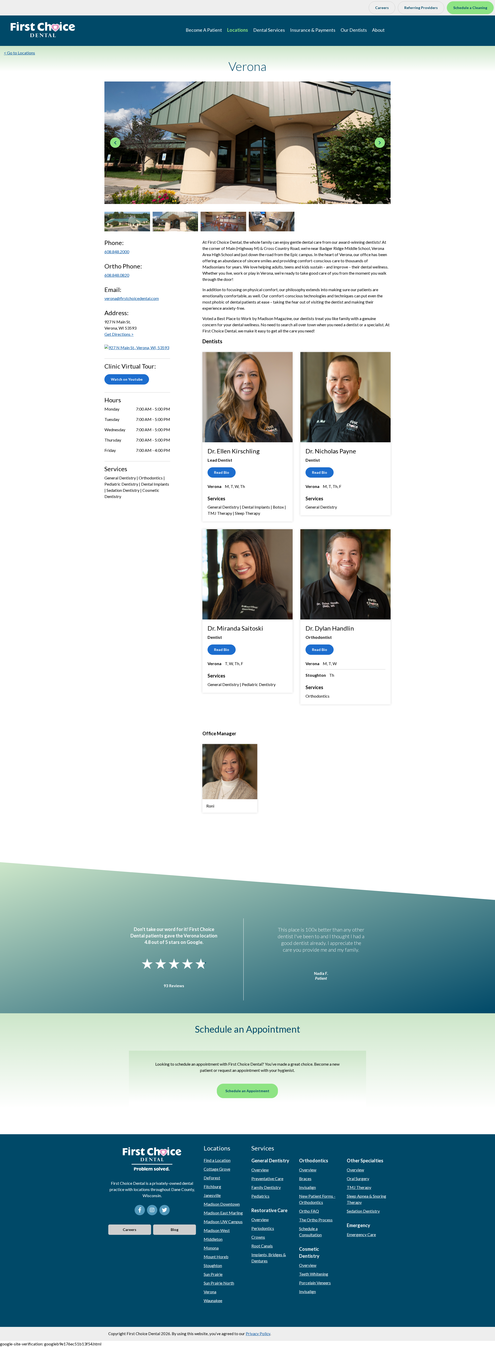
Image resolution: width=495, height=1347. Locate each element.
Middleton (213, 1239)
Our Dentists (354, 30)
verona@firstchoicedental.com (131, 298)
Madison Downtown (222, 1204)
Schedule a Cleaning (470, 7)
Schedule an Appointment (247, 1091)
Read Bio (221, 472)
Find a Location (217, 1160)
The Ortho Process (316, 1219)
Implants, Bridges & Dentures (268, 1257)
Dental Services (269, 30)
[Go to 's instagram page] (152, 1210)
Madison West (217, 1230)
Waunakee (213, 1300)
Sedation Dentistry (363, 1211)
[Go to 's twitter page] (164, 1210)
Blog (174, 1229)
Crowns (258, 1237)
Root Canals (262, 1245)
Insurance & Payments (312, 30)
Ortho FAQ (309, 1211)
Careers (382, 7)
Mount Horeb (216, 1256)
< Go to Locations (19, 52)
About (378, 30)
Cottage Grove (217, 1168)
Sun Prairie (213, 1274)
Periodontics (262, 1228)
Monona (211, 1247)
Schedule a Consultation (310, 1231)
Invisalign (307, 1187)
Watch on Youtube (127, 379)
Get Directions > (119, 334)
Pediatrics (260, 1196)
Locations (237, 30)
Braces (305, 1178)
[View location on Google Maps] (136, 347)
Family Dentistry (266, 1187)
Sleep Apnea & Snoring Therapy (366, 1199)
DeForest (212, 1177)
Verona (210, 1291)
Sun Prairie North (219, 1282)
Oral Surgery (358, 1178)
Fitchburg (212, 1186)
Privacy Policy (258, 1333)
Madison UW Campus (223, 1221)
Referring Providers (421, 7)
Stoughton (213, 1265)
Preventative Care (267, 1178)
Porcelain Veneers (315, 1282)
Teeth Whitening (313, 1273)
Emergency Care (361, 1234)
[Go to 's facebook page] (140, 1210)
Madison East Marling (223, 1212)
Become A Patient (204, 30)
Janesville (212, 1195)
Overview (260, 1169)
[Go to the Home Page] (43, 30)
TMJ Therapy (359, 1187)
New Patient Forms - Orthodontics (317, 1199)
